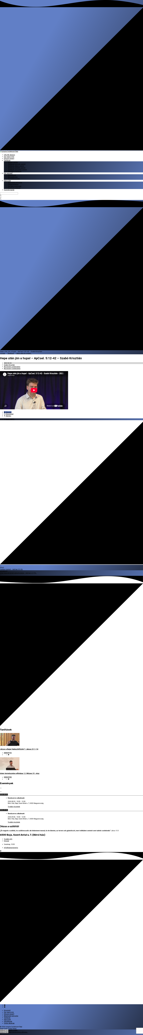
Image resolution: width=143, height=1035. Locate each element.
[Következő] (1, 791)
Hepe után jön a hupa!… (24, 353)
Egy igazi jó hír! (9, 157)
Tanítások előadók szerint (16, 168)
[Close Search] (1, 197)
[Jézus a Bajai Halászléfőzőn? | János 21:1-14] (9, 745)
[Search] (1, 195)
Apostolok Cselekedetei (12, 369)
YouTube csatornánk (14, 186)
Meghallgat (9, 414)
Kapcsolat (7, 181)
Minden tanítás (13, 162)
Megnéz (8, 412)
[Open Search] (1, 199)
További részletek (14, 807)
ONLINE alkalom (9, 155)
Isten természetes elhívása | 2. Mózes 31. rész (19, 773)
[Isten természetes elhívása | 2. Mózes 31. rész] (9, 770)
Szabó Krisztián (9, 365)
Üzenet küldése (13, 184)
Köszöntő (7, 1010)
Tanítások (7, 160)
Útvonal (6, 841)
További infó (8, 839)
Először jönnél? (9, 158)
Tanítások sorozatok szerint (17, 170)
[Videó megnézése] (8, 755)
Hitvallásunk (12, 175)
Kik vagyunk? (8, 173)
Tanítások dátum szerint (16, 166)
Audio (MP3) (10, 419)
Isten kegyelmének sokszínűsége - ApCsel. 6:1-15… (18, 573)
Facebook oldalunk (14, 188)
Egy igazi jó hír (9, 1012)
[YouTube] (4, 1005)
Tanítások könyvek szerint (16, 164)
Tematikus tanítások (14, 171)
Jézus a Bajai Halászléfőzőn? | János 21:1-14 (19, 749)
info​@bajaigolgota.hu (11, 848)
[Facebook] (4, 1007)
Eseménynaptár (9, 190)
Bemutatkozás (13, 177)
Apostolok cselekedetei (12, 367)
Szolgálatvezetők (14, 179)
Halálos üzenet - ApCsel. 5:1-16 (11, 569)
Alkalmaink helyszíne (15, 182)
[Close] (1, 1034)
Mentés (8, 416)
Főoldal (2, 353)
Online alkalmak (9, 1023)
